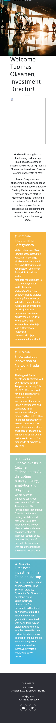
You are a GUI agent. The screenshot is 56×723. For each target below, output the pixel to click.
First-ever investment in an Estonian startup (28, 572)
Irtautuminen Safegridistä (25, 242)
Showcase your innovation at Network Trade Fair (27, 363)
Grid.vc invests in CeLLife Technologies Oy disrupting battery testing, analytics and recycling (28, 476)
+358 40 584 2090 (30, 699)
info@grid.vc (28, 696)
